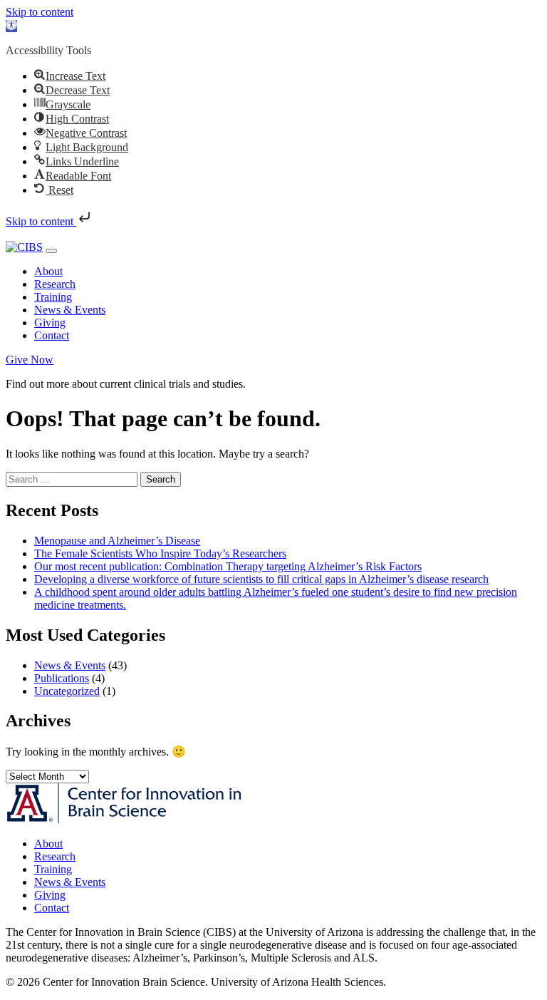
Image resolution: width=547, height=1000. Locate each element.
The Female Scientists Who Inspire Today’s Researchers (160, 553)
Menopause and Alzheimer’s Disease (117, 541)
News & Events (69, 310)
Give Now (29, 360)
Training (53, 297)
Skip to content (39, 12)
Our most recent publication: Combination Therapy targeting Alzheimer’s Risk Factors (228, 566)
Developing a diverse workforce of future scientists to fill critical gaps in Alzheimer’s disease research (261, 579)
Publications (61, 678)
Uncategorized (67, 691)
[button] (11, 26)
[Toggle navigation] (51, 251)
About (48, 271)
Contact (51, 335)
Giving (50, 322)
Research (54, 284)
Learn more (275, 384)
